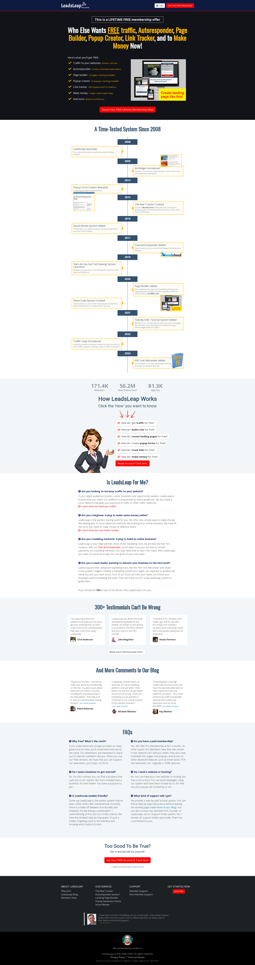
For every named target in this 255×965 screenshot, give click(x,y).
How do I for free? (138, 429)
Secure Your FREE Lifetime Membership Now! (127, 109)
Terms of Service (135, 957)
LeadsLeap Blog (69, 894)
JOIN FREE (178, 891)
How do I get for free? (137, 422)
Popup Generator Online (108, 901)
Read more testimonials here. (126, 651)
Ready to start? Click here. (132, 463)
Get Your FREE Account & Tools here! (127, 860)
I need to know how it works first (127, 866)
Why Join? (66, 890)
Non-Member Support (141, 894)
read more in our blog (163, 807)
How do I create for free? (143, 443)
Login (160, 5)
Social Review (102, 904)
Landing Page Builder (106, 897)
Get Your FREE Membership (180, 5)
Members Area (69, 897)
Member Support (138, 890)
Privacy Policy (118, 957)
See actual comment (88, 703)
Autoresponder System (107, 894)
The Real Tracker (104, 890)
